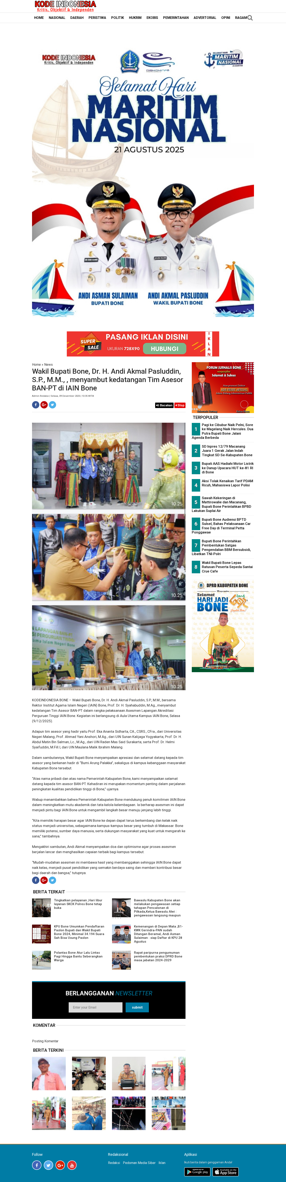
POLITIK (117, 18)
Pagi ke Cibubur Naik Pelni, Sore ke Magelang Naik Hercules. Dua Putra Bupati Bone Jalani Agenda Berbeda (222, 431)
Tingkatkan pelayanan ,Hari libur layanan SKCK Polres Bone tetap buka (78, 904)
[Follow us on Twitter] (48, 1165)
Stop (180, 405)
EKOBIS (152, 18)
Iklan (161, 1163)
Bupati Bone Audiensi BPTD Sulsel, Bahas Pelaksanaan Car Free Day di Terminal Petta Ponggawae (221, 526)
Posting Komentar (45, 1041)
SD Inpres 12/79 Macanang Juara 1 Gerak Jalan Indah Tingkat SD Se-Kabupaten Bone (227, 450)
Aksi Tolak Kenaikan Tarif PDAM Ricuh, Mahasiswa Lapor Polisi (227, 483)
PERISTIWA (97, 18)
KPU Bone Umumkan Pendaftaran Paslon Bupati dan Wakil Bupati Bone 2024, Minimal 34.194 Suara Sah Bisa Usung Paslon (79, 932)
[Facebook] (35, 404)
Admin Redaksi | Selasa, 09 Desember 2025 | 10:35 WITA (63, 396)
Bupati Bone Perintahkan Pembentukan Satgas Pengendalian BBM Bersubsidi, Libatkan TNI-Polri (221, 547)
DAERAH (77, 18)
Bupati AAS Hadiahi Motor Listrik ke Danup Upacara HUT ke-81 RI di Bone (228, 467)
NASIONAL (57, 18)
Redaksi (114, 1163)
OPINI (225, 18)
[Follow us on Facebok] (36, 1165)
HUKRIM (135, 18)
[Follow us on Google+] (60, 1165)
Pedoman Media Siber (139, 1163)
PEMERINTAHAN (176, 18)
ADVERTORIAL (205, 18)
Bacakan (166, 405)
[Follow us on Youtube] (72, 1165)
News (48, 365)
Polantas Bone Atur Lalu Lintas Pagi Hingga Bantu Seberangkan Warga (78, 956)
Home (36, 365)
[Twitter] (52, 404)
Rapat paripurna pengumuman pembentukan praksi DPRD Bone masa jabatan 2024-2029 (158, 956)
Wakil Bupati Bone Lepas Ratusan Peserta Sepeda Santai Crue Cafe (227, 567)
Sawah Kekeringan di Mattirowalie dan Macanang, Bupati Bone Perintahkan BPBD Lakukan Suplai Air (221, 504)
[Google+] (44, 404)
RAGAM (241, 18)
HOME (39, 18)
